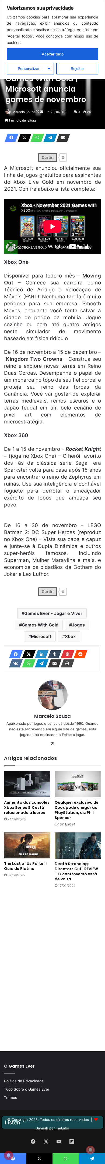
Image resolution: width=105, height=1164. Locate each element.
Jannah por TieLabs (52, 1128)
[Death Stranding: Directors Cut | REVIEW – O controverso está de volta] (78, 845)
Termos (10, 1097)
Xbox (70, 636)
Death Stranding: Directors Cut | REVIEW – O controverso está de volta (76, 871)
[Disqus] (52, 969)
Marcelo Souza (23, 112)
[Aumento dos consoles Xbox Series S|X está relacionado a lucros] (27, 784)
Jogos (78, 625)
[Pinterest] (66, 654)
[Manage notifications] (90, 1150)
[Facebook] (10, 138)
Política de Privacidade (24, 1081)
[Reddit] (79, 654)
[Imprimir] (66, 663)
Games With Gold (40, 625)
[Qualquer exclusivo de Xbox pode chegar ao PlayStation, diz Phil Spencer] (78, 784)
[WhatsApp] (35, 138)
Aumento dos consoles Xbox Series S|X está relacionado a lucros (27, 807)
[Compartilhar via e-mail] (61, 138)
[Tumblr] (53, 654)
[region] (52, 39)
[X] (23, 138)
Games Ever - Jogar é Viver (53, 613)
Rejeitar (77, 68)
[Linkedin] (40, 654)
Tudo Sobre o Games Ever (26, 1089)
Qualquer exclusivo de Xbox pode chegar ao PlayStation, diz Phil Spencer (77, 810)
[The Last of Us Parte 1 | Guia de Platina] (27, 845)
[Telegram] (48, 138)
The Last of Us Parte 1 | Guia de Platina (25, 866)
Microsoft (41, 636)
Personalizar (29, 68)
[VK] (14, 663)
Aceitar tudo (53, 54)
